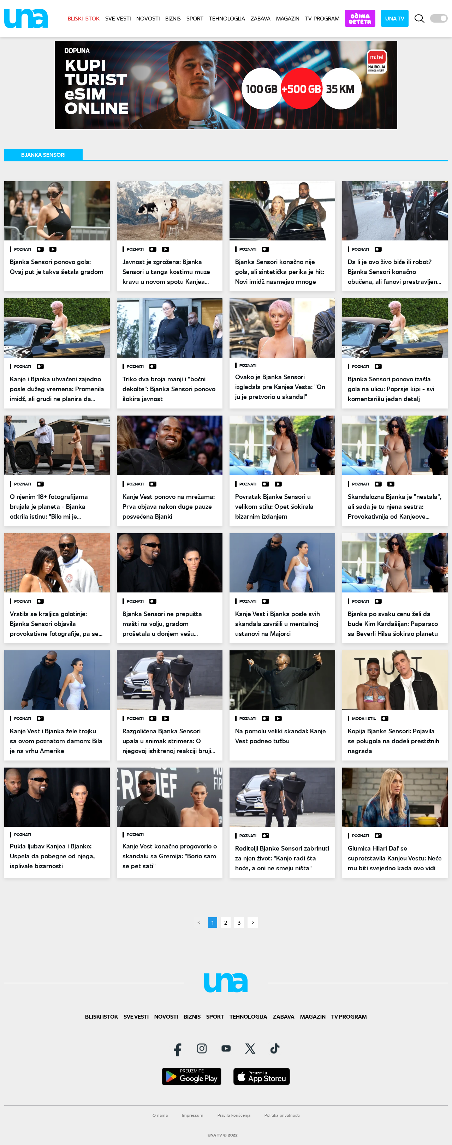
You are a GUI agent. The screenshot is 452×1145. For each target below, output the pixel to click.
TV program (322, 18)
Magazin (287, 18)
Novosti (148, 18)
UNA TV (394, 18)
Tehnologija (227, 18)
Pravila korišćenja (234, 1115)
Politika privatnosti (282, 1115)
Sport (194, 18)
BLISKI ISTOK (84, 18)
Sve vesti (118, 18)
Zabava (260, 18)
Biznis (173, 18)
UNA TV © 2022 (223, 1135)
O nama (160, 1115)
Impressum (192, 1115)
